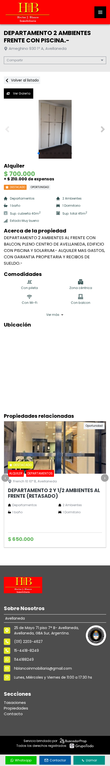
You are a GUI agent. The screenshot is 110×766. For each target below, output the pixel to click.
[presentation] (5, 478)
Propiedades (16, 708)
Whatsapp (23, 760)
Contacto (13, 713)
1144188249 (24, 659)
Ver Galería (21, 93)
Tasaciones (15, 702)
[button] (102, 129)
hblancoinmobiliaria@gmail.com (43, 668)
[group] (55, 129)
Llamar (91, 760)
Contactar (58, 760)
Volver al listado (24, 80)
